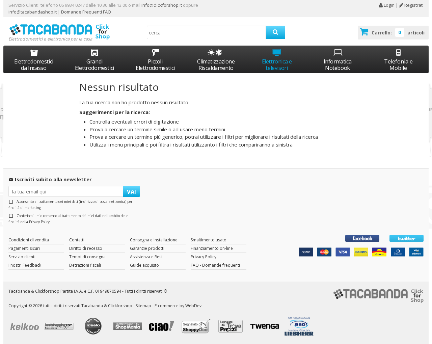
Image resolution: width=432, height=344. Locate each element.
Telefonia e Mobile (398, 65)
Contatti (76, 240)
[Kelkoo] (25, 327)
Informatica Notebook (338, 65)
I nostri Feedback (24, 265)
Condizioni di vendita (28, 240)
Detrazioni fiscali (85, 265)
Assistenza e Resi (146, 257)
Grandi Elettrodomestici (94, 65)
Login (389, 5)
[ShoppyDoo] (197, 327)
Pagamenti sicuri (24, 248)
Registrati (413, 5)
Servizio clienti (21, 257)
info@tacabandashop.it (32, 12)
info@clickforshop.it (161, 5)
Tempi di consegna (87, 257)
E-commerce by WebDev (178, 306)
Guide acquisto (144, 265)
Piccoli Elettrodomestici (155, 65)
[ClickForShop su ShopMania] (128, 327)
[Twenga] (266, 327)
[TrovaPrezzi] (231, 327)
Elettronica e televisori (277, 65)
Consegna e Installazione (154, 240)
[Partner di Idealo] (94, 327)
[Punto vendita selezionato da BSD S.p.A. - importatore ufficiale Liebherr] (300, 327)
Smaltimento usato (208, 240)
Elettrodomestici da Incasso (33, 65)
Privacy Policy (39, 221)
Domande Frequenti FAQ (85, 12)
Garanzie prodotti (147, 248)
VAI (131, 191)
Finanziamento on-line (212, 248)
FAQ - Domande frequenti (215, 265)
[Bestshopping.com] (60, 327)
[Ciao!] (163, 327)
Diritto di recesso (85, 248)
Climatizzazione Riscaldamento (216, 65)
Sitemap (143, 306)
